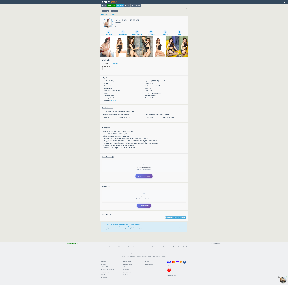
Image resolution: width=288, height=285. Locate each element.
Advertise (126, 274)
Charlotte (130, 246)
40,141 (114, 100)
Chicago (135, 246)
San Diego (142, 253)
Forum (126, 266)
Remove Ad (104, 277)
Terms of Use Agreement (108, 269)
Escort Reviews (136, 5)
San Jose (165, 253)
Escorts (127, 5)
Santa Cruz (177, 253)
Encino (164, 246)
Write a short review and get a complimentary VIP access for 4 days (123, 226)
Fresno (179, 246)
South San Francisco (131, 256)
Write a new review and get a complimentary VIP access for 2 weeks (123, 224)
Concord (144, 246)
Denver (153, 246)
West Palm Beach (156, 256)
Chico (140, 246)
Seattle (123, 256)
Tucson (149, 256)
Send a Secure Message (137, 34)
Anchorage (103, 246)
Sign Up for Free (149, 264)
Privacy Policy (105, 266)
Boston (125, 246)
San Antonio (136, 253)
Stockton (139, 256)
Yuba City (164, 256)
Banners (104, 264)
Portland (110, 253)
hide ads (184, 8)
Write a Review (109, 34)
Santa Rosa (183, 253)
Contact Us (169, 277)
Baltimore (120, 246)
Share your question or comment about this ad (176, 217)
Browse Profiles (128, 264)
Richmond (116, 253)
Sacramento (122, 253)
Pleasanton (104, 253)
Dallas (149, 246)
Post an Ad (120, 5)
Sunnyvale (144, 256)
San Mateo (170, 253)
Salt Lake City (129, 253)
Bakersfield (114, 246)
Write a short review (123, 34)
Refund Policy (105, 272)
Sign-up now (112, 5)
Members (126, 269)
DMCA (103, 274)
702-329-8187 (112, 14)
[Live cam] (283, 280)
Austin (109, 246)
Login (104, 5)
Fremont (175, 246)
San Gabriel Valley (157, 253)
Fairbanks (170, 246)
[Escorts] (109, 2)
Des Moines (159, 246)
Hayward (185, 246)
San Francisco (149, 253)
